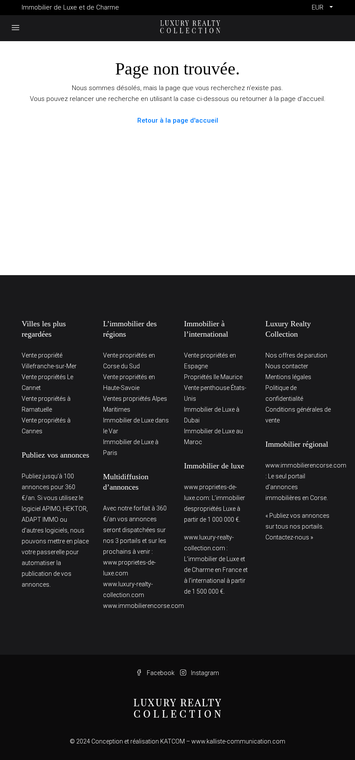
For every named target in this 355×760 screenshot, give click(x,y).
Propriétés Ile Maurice (213, 377)
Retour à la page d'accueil (177, 120)
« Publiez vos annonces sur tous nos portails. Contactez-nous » (297, 526)
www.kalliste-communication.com (238, 741)
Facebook (160, 672)
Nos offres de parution (296, 355)
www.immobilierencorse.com (143, 605)
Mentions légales (288, 377)
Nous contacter (286, 366)
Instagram (204, 672)
